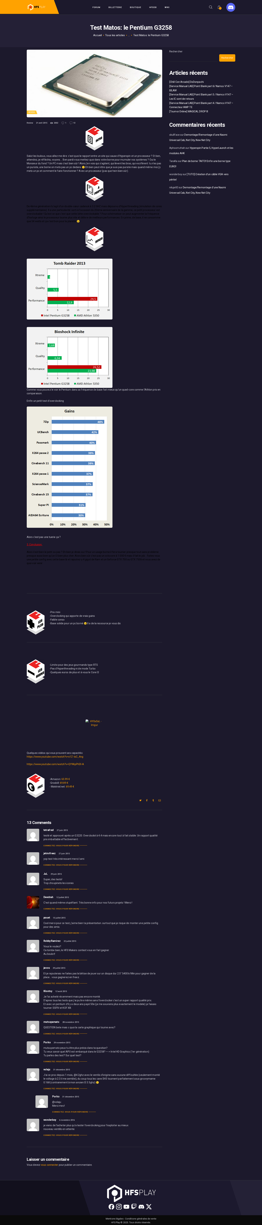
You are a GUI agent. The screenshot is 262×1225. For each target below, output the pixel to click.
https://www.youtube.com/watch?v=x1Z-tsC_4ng (55, 756)
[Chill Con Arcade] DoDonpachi (186, 81)
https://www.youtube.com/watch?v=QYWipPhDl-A (55, 764)
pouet (46, 917)
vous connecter (49, 1164)
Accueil (97, 35)
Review (31, 112)
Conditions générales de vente (140, 1219)
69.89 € (64, 782)
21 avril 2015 (41, 123)
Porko (47, 1042)
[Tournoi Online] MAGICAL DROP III (188, 111)
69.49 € (70, 786)
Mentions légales (115, 1219)
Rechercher (176, 51)
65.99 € (65, 779)
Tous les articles (115, 35)
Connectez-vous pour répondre (61, 846)
